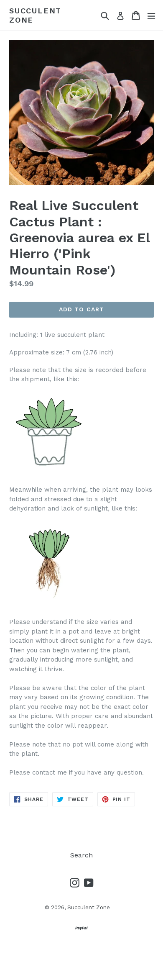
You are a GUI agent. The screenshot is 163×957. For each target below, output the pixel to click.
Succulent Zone (35, 15)
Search (81, 855)
